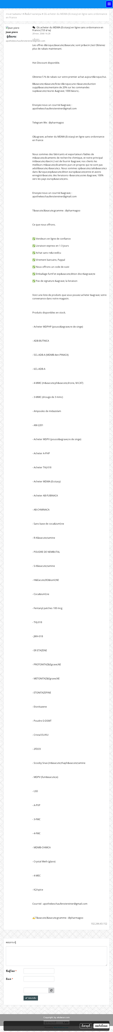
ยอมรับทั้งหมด (101, 1026)
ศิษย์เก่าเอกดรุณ (33, 14)
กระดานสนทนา (14, 14)
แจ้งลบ (35, 39)
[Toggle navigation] (109, 4)
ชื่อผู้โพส (11, 971)
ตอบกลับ (31, 998)
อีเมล (9, 979)
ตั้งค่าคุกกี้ (86, 1026)
